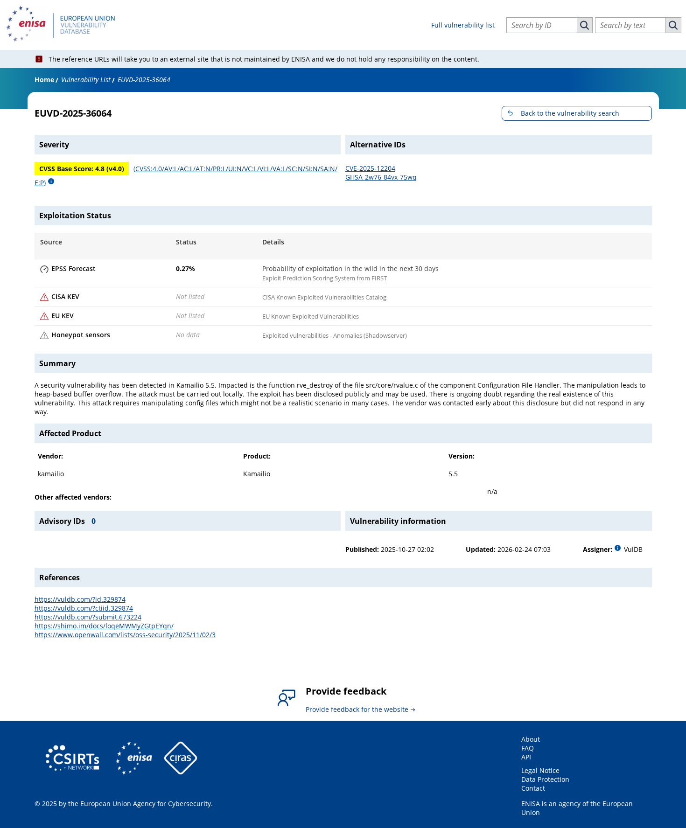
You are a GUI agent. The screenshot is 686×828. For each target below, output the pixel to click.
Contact (533, 788)
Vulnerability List (86, 79)
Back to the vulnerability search (570, 113)
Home (44, 79)
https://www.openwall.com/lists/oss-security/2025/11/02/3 (125, 634)
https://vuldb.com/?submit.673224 (88, 616)
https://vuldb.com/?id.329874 (80, 599)
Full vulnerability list (463, 25)
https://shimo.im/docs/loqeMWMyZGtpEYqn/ (104, 625)
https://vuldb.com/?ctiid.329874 (84, 608)
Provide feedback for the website (357, 709)
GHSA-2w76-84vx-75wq (381, 177)
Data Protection (545, 779)
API (526, 756)
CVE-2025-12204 (370, 168)
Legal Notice (540, 770)
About (530, 739)
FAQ (527, 748)
